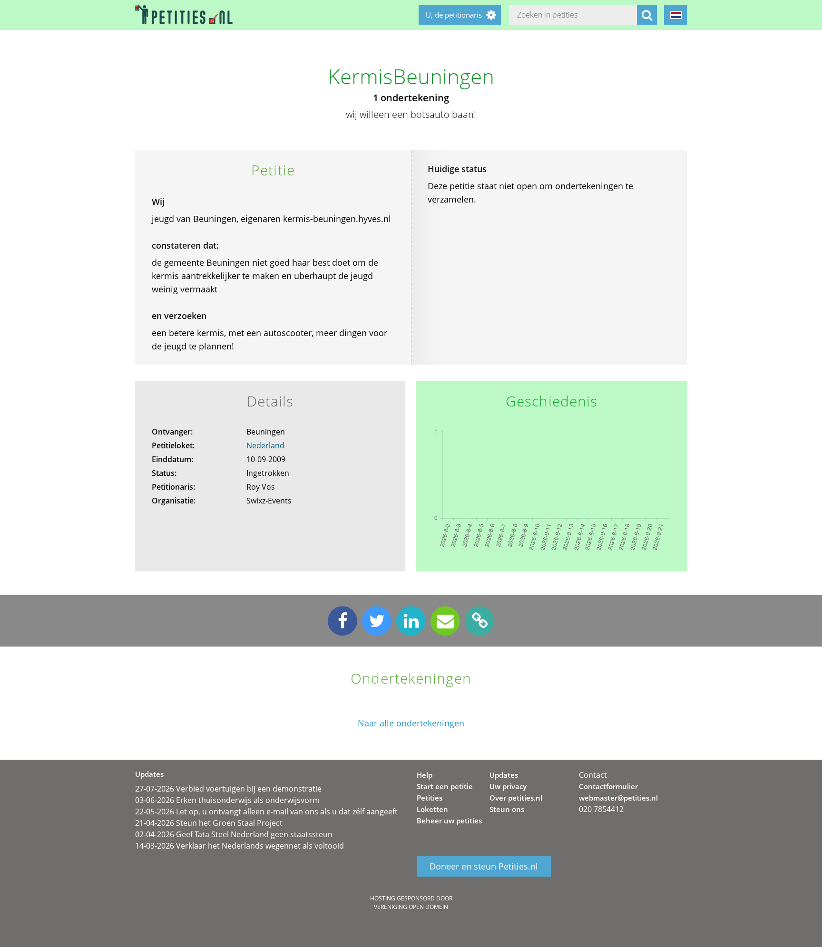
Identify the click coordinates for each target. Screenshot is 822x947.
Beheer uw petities (449, 820)
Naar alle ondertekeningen (411, 723)
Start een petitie (445, 786)
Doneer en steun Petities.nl (484, 866)
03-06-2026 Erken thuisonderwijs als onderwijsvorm (227, 800)
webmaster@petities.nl (618, 797)
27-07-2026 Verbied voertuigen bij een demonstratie (228, 788)
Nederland (265, 445)
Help (424, 775)
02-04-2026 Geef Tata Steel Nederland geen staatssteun (234, 834)
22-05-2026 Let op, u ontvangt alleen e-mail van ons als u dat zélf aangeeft (266, 811)
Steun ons (506, 809)
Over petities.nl (515, 797)
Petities (429, 797)
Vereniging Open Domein (411, 907)
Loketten (432, 809)
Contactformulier (608, 786)
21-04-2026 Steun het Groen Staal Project (209, 823)
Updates (503, 775)
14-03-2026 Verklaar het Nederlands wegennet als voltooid (239, 846)
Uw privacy (508, 786)
